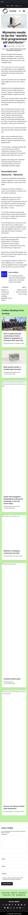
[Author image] (5, 46)
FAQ (13, 895)
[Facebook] (5, 908)
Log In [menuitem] (2, 1)
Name (4, 859)
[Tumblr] (12, 904)
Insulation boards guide (12, 679)
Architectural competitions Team (12, 372)
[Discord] (15, 904)
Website (4, 873)
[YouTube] (20, 908)
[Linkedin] (9, 904)
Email (4, 866)
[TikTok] (24, 904)
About (8, 5)
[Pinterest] (18, 904)
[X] (3, 904)
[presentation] (14, 324)
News (7, 48)
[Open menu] (24, 10)
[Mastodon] (21, 904)
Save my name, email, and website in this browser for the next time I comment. (13, 878)
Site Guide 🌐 (22, 892)
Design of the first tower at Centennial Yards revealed (21, 291)
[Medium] (8, 908)
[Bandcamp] (17, 908)
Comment (4, 834)
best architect (11, 46)
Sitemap (12, 5)
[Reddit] (14, 908)
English (16, 5)
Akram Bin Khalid (9, 343)
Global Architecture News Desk (12, 506)
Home (3, 48)
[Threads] (11, 908)
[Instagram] (6, 904)
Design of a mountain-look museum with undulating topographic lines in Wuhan (6, 294)
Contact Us (14, 892)
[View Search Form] (20, 11)
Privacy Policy (7, 895)
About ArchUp (6, 892)
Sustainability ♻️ (20, 895)
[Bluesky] (23, 908)
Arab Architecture (9, 556)
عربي (21, 5)
